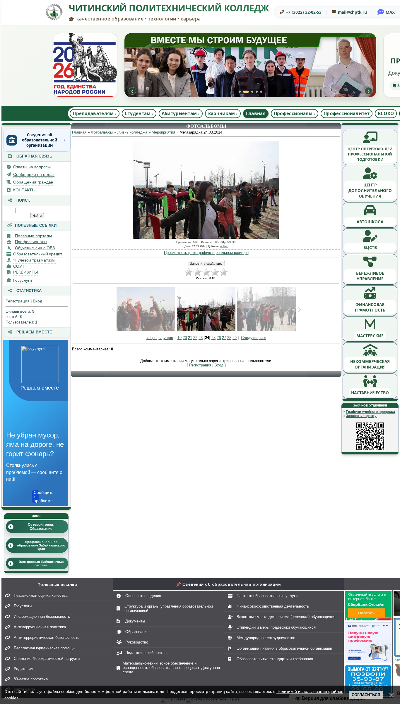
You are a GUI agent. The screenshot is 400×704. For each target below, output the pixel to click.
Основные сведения (143, 596)
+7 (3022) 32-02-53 (304, 12)
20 (185, 337)
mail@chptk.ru (352, 12)
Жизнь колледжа (132, 132)
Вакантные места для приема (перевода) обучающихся (286, 617)
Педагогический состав (146, 653)
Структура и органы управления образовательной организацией (168, 608)
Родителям (23, 669)
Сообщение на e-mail (33, 174)
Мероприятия (163, 132)
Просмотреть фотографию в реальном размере (206, 252)
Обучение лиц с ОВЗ (35, 247)
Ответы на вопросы (32, 167)
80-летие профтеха (31, 679)
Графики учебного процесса (370, 412)
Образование (136, 631)
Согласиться (366, 695)
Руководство (136, 642)
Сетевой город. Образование (41, 527)
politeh (224, 246)
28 (229, 337)
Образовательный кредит (37, 254)
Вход (37, 301)
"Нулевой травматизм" (34, 260)
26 (219, 337)
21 (190, 337)
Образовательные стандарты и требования (275, 659)
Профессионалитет (347, 113)
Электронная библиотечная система (41, 563)
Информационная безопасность (42, 616)
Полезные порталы (33, 235)
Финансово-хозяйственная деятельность (273, 606)
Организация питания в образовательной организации (284, 648)
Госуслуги (22, 280)
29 (235, 337)
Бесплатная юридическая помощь (44, 648)
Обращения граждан (33, 182)
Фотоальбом (102, 132)
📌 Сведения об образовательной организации (228, 584)
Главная (256, 113)
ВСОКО (386, 113)
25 (213, 337)
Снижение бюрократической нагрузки (47, 658)
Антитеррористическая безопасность (46, 637)
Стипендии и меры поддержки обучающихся (276, 627)
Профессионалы (31, 241)
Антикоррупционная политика (40, 627)
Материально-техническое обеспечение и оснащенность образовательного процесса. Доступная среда (171, 667)
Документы (135, 621)
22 (195, 337)
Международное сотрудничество (266, 638)
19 (179, 337)
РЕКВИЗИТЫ (25, 272)
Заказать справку (361, 416)
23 (201, 337)
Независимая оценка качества (40, 595)
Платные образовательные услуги (267, 596)
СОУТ (19, 266)
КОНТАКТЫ (24, 190)
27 (224, 337)
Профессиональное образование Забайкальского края (41, 545)
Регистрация (18, 301)
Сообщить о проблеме (36, 496)
